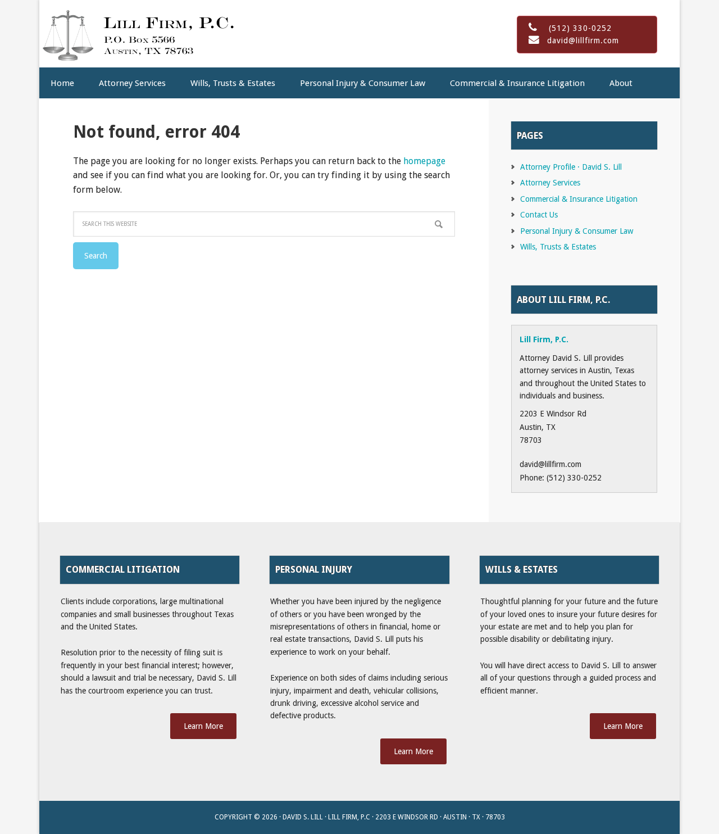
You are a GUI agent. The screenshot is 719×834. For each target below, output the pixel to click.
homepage (424, 161)
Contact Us (539, 214)
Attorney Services (550, 182)
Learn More (203, 726)
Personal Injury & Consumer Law (576, 230)
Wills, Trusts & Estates (558, 246)
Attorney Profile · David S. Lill (571, 166)
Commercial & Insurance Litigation (579, 198)
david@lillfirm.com (583, 40)
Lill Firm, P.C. (137, 33)
